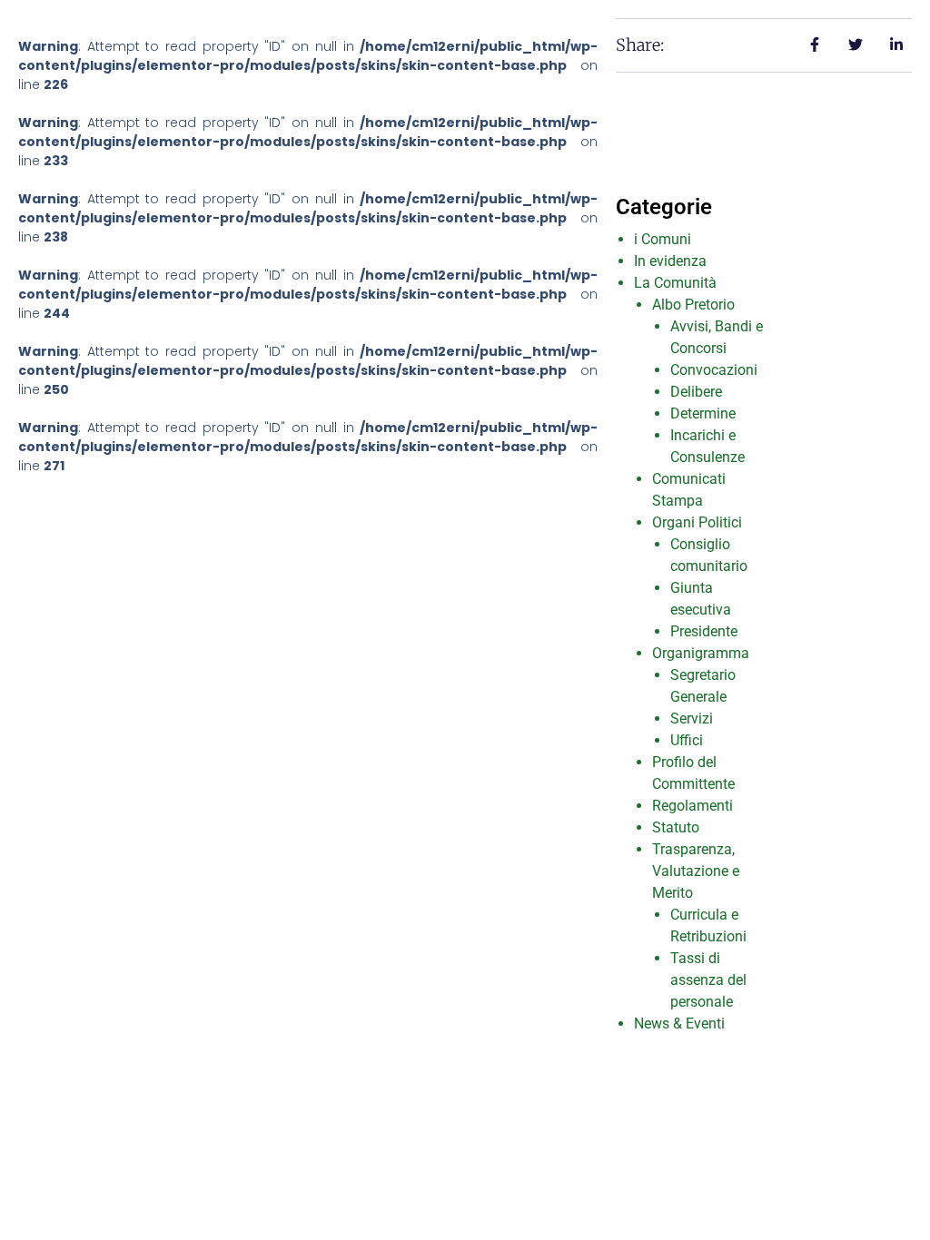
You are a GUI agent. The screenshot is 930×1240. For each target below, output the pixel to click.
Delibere (696, 391)
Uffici (686, 740)
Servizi (691, 718)
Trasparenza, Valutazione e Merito (695, 871)
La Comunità (675, 282)
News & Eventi (679, 1023)
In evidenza (670, 261)
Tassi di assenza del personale (708, 980)
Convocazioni (713, 370)
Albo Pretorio (693, 304)
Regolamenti (692, 805)
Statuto (675, 827)
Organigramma (700, 653)
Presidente (703, 631)
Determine (703, 413)
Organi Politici (697, 522)
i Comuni (662, 239)
